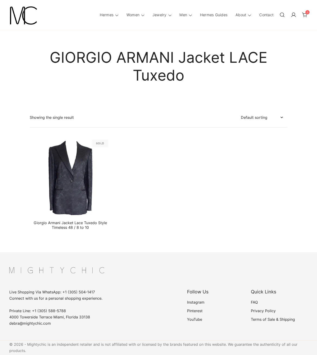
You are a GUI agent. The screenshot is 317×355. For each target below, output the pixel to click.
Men (183, 15)
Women (132, 15)
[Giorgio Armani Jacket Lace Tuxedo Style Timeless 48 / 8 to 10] (70, 177)
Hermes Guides (213, 15)
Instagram (195, 302)
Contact (266, 15)
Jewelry (159, 15)
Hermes (107, 15)
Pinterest (195, 310)
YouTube (194, 319)
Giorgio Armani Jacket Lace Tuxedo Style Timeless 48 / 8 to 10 (70, 224)
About (241, 15)
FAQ (254, 302)
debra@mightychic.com (30, 323)
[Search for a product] (282, 15)
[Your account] (293, 15)
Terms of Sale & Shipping (273, 319)
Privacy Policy (263, 310)
